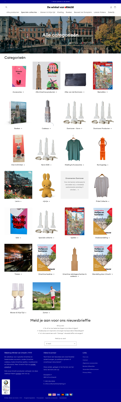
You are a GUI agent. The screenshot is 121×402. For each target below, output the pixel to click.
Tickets (17, 274)
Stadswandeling (101, 238)
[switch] (6, 393)
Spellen (73, 238)
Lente (17, 201)
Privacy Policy (87, 372)
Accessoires (17, 92)
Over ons (85, 357)
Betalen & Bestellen (89, 366)
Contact (85, 360)
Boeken (17, 128)
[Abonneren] (74, 344)
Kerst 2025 (45, 165)
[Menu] (9, 380)
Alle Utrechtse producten (45, 92)
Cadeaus (45, 128)
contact (18, 373)
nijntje (45, 201)
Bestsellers (102, 92)
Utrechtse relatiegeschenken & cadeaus (75, 275)
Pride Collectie (101, 201)
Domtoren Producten (101, 128)
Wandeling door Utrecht (101, 274)
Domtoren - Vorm (73, 128)
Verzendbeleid (63, 398)
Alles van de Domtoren (73, 92)
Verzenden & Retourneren (91, 369)
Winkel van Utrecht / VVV (15, 398)
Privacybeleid (40, 398)
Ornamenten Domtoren (74, 178)
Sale (17, 238)
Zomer (45, 313)
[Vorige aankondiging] (5, 1)
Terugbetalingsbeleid (29, 398)
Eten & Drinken (17, 165)
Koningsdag (101, 165)
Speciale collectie (45, 238)
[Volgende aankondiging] (116, 1)
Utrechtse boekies (45, 274)
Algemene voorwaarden (90, 363)
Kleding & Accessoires (73, 165)
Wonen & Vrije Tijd (17, 313)
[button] (6, 7)
